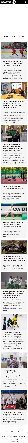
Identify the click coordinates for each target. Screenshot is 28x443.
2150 (18, 431)
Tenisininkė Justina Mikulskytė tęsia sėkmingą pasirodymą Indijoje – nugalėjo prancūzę (13, 224)
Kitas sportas (5, 262)
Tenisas (7, 229)
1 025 (23, 430)
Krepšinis (5, 379)
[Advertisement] (14, 19)
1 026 (6, 431)
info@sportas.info (19, 439)
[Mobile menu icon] (25, 2)
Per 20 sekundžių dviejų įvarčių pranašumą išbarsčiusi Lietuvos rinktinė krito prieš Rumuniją (13, 63)
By (16, 68)
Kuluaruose (5, 109)
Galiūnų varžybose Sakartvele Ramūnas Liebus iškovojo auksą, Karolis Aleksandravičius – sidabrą (14, 258)
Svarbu (4, 68)
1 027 (11, 431)
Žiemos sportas (9, 68)
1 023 (13, 430)
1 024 (18, 430)
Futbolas (5, 299)
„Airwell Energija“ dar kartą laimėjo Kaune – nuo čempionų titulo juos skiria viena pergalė (12, 335)
